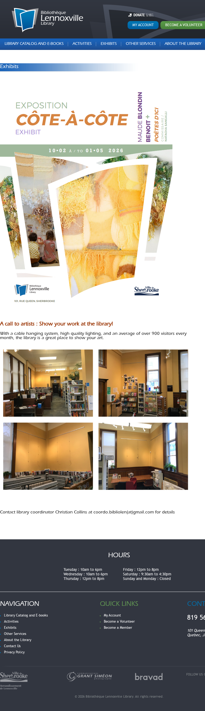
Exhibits (109, 44)
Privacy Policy (14, 652)
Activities (82, 44)
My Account (143, 25)
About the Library (17, 640)
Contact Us (12, 646)
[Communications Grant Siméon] (89, 676)
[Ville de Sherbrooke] (13, 680)
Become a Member (118, 628)
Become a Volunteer (119, 621)
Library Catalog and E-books (34, 44)
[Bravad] (149, 676)
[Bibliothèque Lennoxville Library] (47, 20)
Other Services (141, 44)
